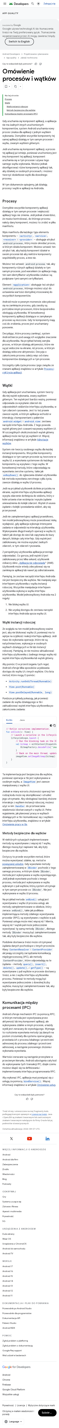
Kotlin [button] (9, 720)
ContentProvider (42, 949)
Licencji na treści (39, 1114)
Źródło (5, 1169)
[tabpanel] (29, 746)
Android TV (7, 1253)
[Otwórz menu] (5, 3)
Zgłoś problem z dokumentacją (17, 1345)
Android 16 (7, 1271)
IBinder (32, 867)
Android (6, 1154)
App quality (10, 13)
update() (21, 967)
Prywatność (8, 1216)
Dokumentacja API (11, 1318)
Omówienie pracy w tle (14, 824)
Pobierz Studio (9, 1323)
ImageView (29, 781)
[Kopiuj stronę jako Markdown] (15, 86)
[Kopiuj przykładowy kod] (54, 725)
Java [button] (22, 720)
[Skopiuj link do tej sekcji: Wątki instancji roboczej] (38, 623)
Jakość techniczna (28, 57)
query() (28, 964)
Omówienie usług (46, 1085)
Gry (4, 1196)
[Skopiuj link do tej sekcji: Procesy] (20, 201)
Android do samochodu (13, 1248)
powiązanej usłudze (12, 864)
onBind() (31, 899)
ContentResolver (19, 949)
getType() (37, 967)
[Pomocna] (36, 64)
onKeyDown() (10, 475)
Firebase (6, 1384)
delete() (8, 967)
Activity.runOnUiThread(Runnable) (30, 681)
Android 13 (7, 1285)
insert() (40, 964)
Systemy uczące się (11, 1201)
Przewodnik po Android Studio (16, 1308)
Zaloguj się (49, 3)
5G (3, 1221)
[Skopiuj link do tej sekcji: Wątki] (15, 386)
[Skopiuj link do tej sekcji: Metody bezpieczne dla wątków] (49, 833)
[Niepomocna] (40, 64)
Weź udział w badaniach (14, 1355)
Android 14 (7, 1281)
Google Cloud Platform (13, 1389)
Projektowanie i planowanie (36, 54)
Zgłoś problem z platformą (15, 1340)
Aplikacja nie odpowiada (32, 563)
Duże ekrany (8, 1234)
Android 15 (7, 1276)
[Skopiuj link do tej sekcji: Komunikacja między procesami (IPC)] (34, 1008)
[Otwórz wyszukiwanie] (32, 3)
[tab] (9, 720)
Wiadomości (8, 1174)
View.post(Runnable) (21, 686)
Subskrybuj (48, 1412)
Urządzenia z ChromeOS (14, 1243)
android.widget (12, 421)
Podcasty (6, 1184)
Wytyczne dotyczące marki (41, 1405)
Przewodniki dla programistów (16, 1313)
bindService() (32, 1081)
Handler (20, 806)
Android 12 (7, 1290)
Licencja (21, 1405)
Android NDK (8, 1328)
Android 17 (7, 1266)
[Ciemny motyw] (51, 725)
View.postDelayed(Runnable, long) (30, 692)
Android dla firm (10, 1159)
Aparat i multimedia (11, 1211)
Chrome (6, 1379)
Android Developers (11, 54)
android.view (32, 421)
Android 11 (7, 1295)
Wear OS (6, 1238)
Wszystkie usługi (10, 1394)
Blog (4, 1179)
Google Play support (12, 1350)
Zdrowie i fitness (10, 1206)
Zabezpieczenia (10, 1164)
